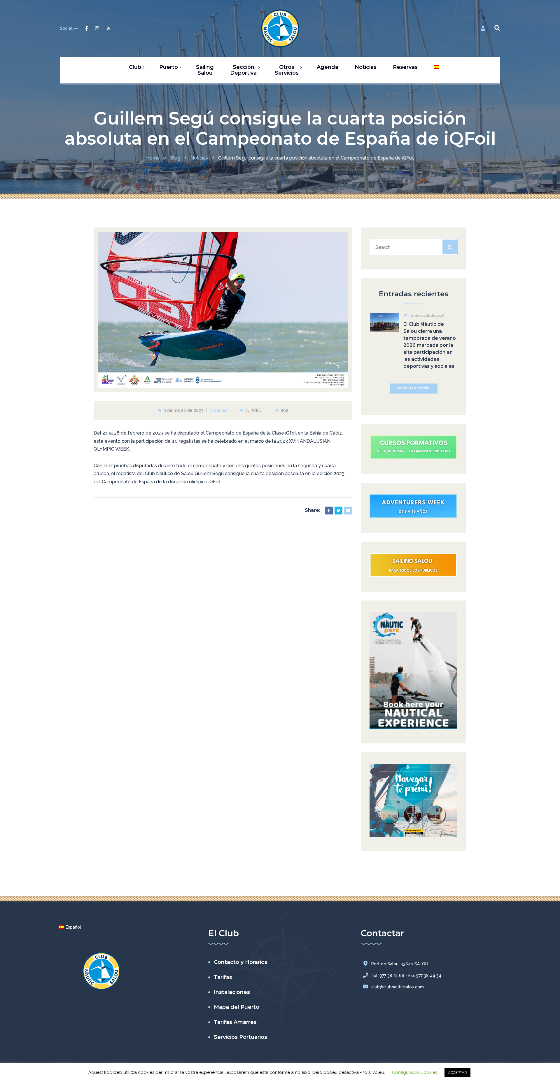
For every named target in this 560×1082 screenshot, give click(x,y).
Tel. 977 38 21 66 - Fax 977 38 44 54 (406, 975)
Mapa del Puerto (236, 1007)
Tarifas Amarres (235, 1022)
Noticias (218, 410)
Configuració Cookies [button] (414, 1072)
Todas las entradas (413, 388)
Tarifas (223, 977)
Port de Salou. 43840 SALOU (399, 964)
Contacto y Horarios (240, 962)
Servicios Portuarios (240, 1037)
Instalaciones (232, 992)
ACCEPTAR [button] (457, 1072)
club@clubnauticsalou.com (397, 987)
